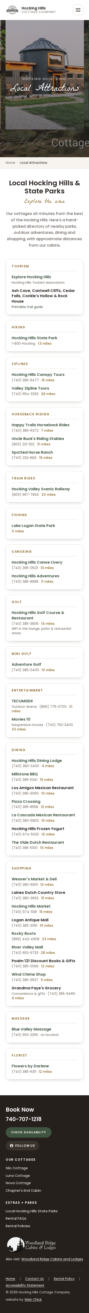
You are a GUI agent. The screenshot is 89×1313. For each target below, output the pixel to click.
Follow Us (25, 1145)
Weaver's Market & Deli (34, 879)
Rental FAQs (16, 1218)
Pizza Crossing (26, 801)
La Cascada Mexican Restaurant (43, 815)
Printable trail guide (27, 307)
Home (10, 163)
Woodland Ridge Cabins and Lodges (52, 1259)
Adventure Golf (26, 664)
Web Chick (33, 1299)
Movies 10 (21, 719)
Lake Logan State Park (33, 525)
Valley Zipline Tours (30, 388)
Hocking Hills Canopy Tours (38, 374)
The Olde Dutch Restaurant (38, 842)
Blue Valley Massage (31, 1029)
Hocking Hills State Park (34, 338)
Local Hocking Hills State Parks (32, 1211)
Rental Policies (18, 1226)
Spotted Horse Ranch (32, 452)
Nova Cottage (18, 1183)
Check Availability (28, 1132)
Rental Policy (64, 1279)
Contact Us (34, 1279)
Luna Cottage (18, 1175)
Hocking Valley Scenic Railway (41, 489)
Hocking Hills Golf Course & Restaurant (38, 615)
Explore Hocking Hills (31, 277)
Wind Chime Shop (29, 974)
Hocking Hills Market (31, 906)
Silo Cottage (17, 1168)
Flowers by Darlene (30, 1066)
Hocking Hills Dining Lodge (37, 760)
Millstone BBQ (25, 774)
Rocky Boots (24, 933)
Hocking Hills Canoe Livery (37, 562)
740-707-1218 (24, 1119)
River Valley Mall (27, 947)
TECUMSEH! (22, 701)
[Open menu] (78, 10)
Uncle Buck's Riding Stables (38, 438)
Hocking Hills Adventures (35, 576)
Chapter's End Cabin (23, 1190)
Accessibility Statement (25, 1285)
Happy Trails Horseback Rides (41, 425)
